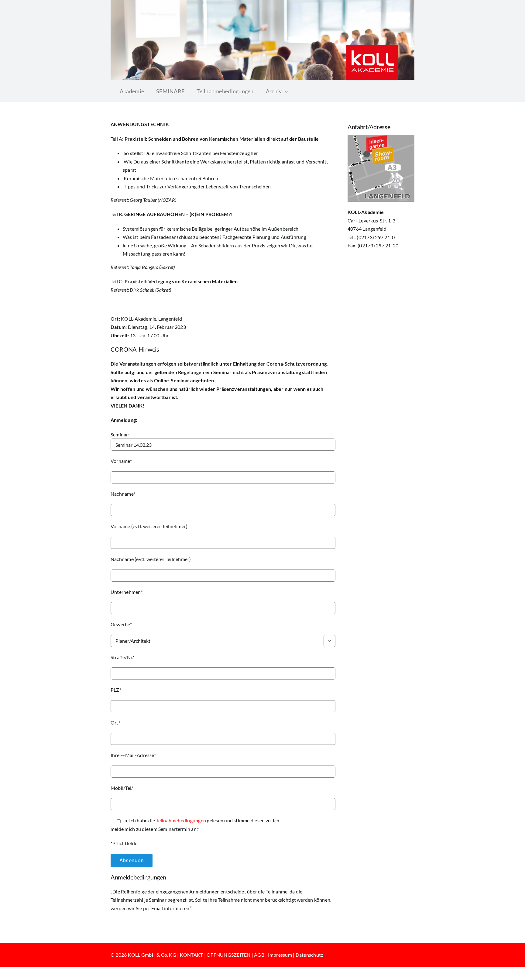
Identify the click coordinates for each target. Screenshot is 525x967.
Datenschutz (309, 955)
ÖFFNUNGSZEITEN (228, 955)
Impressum (280, 955)
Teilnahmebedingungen (181, 820)
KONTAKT (191, 955)
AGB (259, 955)
